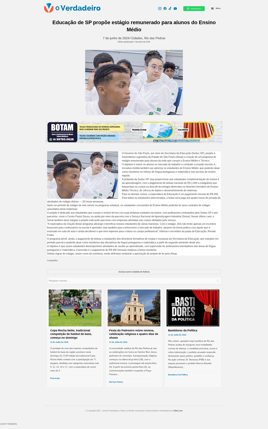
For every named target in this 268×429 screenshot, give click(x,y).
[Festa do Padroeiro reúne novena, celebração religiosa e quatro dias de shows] (134, 337)
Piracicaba (55, 378)
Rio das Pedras (154, 38)
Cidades (136, 38)
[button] (215, 8)
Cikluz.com (178, 411)
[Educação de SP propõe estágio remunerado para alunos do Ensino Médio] (134, 82)
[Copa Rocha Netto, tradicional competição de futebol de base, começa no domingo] (75, 337)
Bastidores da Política (178, 375)
